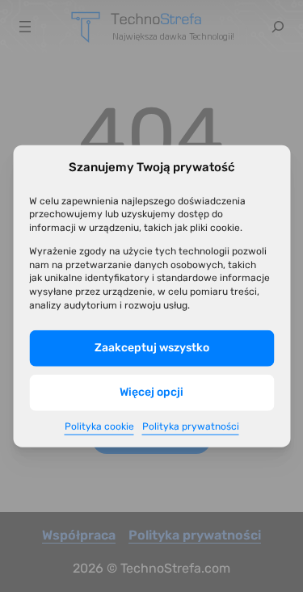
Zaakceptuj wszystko (152, 348)
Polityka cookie (99, 426)
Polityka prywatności (190, 426)
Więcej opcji (151, 392)
